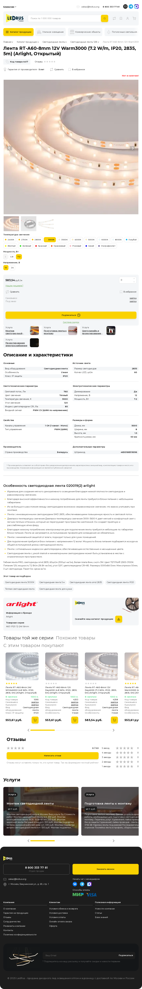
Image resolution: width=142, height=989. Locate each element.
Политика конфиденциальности (20, 934)
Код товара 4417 (19, 61)
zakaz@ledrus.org (90, 7)
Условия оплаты (57, 917)
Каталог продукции (20, 32)
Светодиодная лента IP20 (120, 582)
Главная (7, 42)
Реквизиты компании (14, 926)
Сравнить (59, 69)
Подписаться (69, 315)
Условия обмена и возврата (63, 908)
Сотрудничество (12, 921)
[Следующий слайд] (132, 148)
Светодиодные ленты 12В (83, 42)
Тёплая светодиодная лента (19, 589)
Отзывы (7, 917)
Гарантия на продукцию (15, 913)
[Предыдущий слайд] (9, 148)
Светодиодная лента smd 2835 (86, 582)
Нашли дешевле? (14, 286)
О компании (9, 908)
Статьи (98, 913)
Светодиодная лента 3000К (19, 582)
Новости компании (105, 908)
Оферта (53, 926)
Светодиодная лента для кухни (55, 589)
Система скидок (71, 322)
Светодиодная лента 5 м (52, 582)
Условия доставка (58, 913)
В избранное (78, 69)
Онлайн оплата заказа (60, 921)
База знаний (101, 917)
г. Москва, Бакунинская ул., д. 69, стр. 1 (29, 884)
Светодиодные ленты (54, 42)
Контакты (8, 930)
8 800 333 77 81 (111, 7)
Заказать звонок (105, 869)
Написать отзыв (52, 755)
